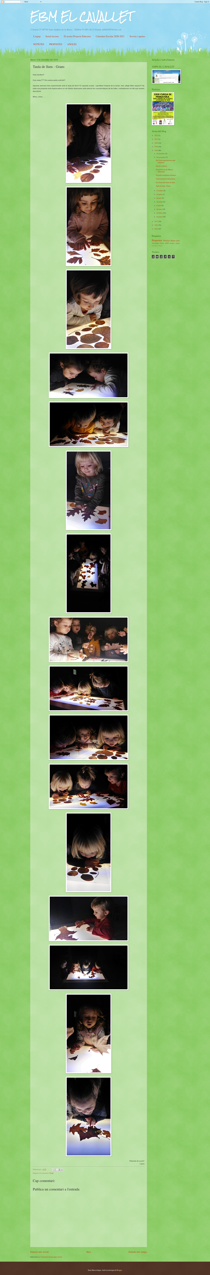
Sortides (172, 243)
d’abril (159, 205)
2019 (156, 146)
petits (178, 240)
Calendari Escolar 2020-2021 (110, 36)
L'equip (37, 36)
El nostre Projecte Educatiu (77, 36)
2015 (156, 229)
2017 (156, 221)
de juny (159, 198)
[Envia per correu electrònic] (52, 1170)
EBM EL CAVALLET (81, 16)
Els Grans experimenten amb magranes (165, 161)
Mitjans (173, 240)
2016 (156, 225)
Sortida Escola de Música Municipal (164, 170)
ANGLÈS (72, 44)
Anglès (177, 243)
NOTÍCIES (38, 44)
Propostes (157, 240)
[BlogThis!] (55, 1170)
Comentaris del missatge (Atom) (51, 1257)
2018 (156, 150)
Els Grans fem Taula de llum (165, 182)
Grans (52, 1173)
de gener (160, 216)
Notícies (166, 240)
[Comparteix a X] (57, 1170)
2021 (156, 139)
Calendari (154, 245)
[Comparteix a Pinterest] (62, 1170)
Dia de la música (161, 166)
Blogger (119, 1270)
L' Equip (160, 245)
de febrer (160, 213)
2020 (156, 143)
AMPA (167, 243)
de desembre (161, 153)
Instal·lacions (52, 36)
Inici (89, 1251)
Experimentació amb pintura (165, 179)
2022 (156, 135)
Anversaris (155, 243)
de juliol (159, 194)
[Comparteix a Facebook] (59, 1170)
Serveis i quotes (137, 36)
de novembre (161, 157)
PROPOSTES (55, 44)
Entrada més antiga (138, 1251)
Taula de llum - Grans (163, 186)
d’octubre (160, 190)
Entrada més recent (39, 1251)
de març (159, 209)
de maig (159, 202)
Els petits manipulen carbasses (166, 175)
